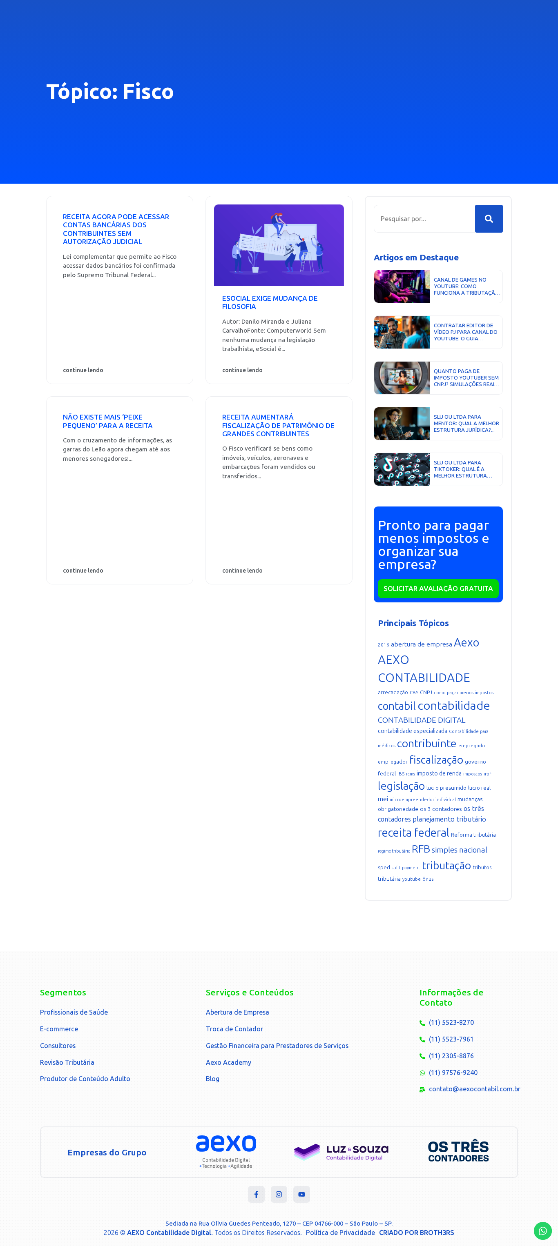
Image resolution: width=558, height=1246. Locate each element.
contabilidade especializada (412, 731)
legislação (401, 786)
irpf (487, 774)
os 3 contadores (441, 809)
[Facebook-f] (256, 1194)
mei (383, 799)
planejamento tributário (449, 819)
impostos (472, 774)
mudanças (470, 799)
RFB (421, 848)
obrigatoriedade (398, 809)
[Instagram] (279, 1194)
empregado (471, 745)
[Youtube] (301, 1194)
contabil (397, 706)
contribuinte (427, 743)
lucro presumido (446, 787)
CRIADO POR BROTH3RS (416, 1233)
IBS (400, 774)
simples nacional (459, 850)
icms (410, 774)
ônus (427, 879)
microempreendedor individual (423, 799)
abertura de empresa (421, 644)
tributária (389, 878)
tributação (446, 865)
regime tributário (394, 851)
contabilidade (453, 706)
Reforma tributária (473, 835)
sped (384, 867)
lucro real (479, 788)
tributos (482, 867)
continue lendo (83, 370)
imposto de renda (439, 773)
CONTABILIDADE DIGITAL (422, 720)
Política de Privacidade (340, 1233)
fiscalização (436, 759)
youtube (411, 879)
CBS (414, 692)
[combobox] (424, 219)
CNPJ (426, 692)
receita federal (413, 833)
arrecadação (393, 692)
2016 (383, 645)
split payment (406, 868)
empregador (393, 762)
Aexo (466, 642)
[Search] (489, 219)
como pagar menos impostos (463, 692)
